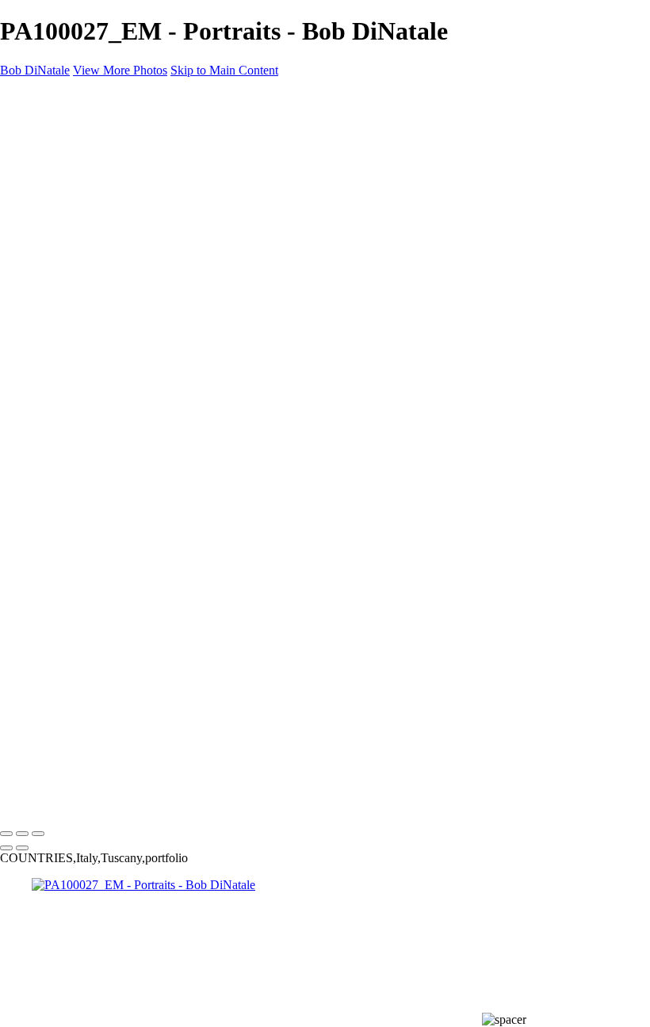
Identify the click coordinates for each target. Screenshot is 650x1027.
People (80, 224)
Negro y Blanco (103, 252)
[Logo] (41, 97)
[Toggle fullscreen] (22, 833)
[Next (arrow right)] (22, 848)
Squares (51, 281)
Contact (51, 309)
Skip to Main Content (224, 70)
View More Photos (120, 70)
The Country (95, 238)
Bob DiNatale (35, 70)
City (74, 209)
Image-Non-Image (78, 167)
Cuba (45, 181)
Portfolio (53, 124)
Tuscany (53, 266)
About (47, 295)
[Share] (38, 339)
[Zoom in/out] (38, 833)
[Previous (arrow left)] (6, 848)
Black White (63, 152)
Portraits (52, 138)
